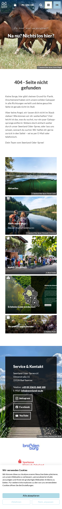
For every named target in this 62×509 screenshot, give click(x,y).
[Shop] (15, 4)
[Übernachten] (57, 5)
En (27, 5)
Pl (23, 5)
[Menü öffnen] (48, 5)
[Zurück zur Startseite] (4, 5)
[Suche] (40, 4)
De (32, 5)
